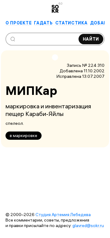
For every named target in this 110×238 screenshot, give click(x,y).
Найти (91, 39)
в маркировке (23, 135)
